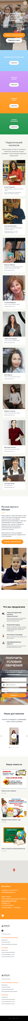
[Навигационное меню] (25, 2)
